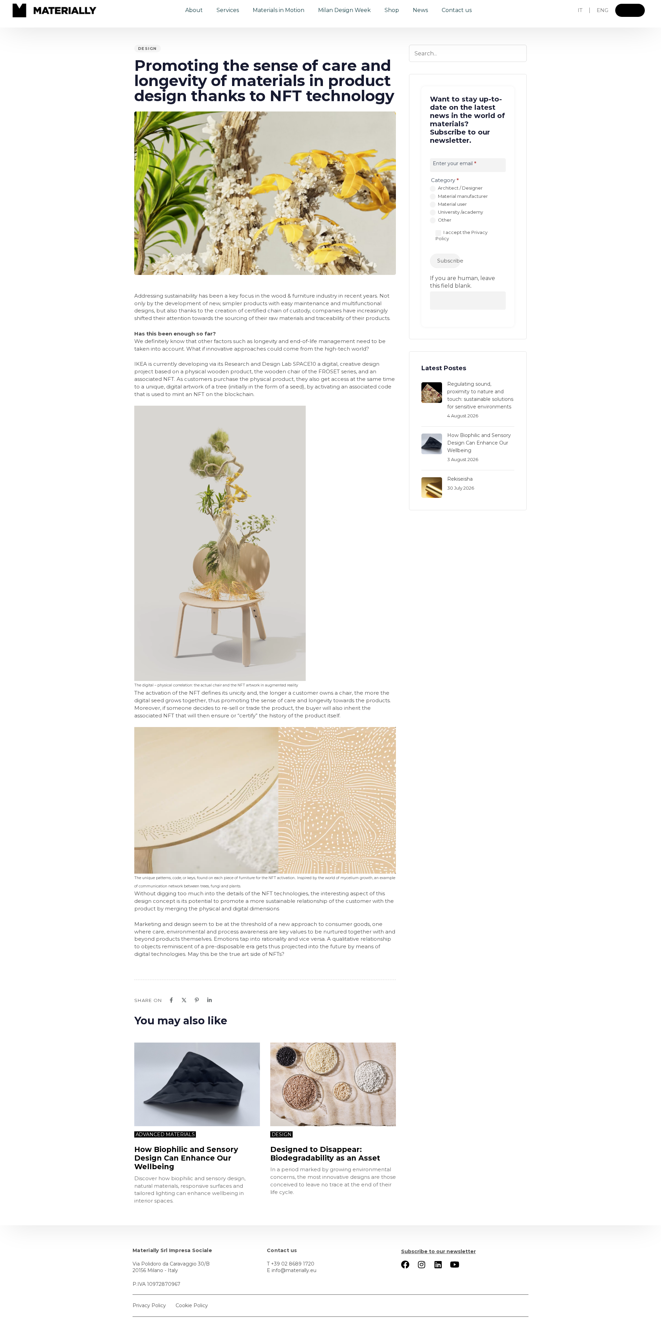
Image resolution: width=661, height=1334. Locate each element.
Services (228, 10)
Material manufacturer (462, 196)
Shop (392, 10)
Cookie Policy (192, 1305)
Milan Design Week (344, 10)
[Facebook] (171, 1000)
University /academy (460, 212)
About (194, 10)
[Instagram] (422, 1264)
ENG (602, 10)
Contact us (457, 10)
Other (444, 220)
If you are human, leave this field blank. (462, 282)
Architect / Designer (460, 188)
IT (580, 10)
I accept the (461, 235)
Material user (452, 204)
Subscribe (448, 260)
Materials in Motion (278, 10)
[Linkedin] (209, 1000)
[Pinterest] (196, 1000)
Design (147, 48)
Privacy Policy (149, 1305)
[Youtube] (455, 1264)
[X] (184, 1000)
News (420, 10)
